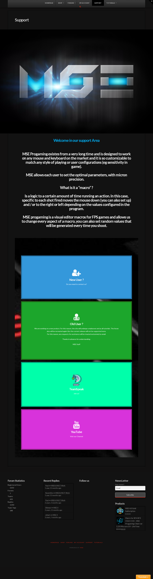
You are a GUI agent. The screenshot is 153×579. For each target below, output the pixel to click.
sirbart (47, 515)
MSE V (56, 508)
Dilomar (48, 508)
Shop (63, 542)
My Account (79, 542)
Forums (69, 542)
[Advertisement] (76, 558)
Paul (47, 485)
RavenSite (49, 493)
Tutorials (98, 542)
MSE (81, 547)
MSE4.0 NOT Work (58, 485)
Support (89, 542)
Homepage (55, 542)
